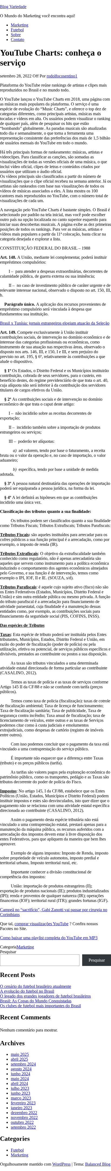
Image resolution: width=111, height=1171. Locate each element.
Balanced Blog (97, 1164)
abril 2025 (19, 1059)
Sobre (16, 34)
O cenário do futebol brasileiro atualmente (35, 986)
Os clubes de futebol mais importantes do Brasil (40, 1005)
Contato (17, 39)
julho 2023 (20, 1088)
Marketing (19, 25)
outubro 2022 (22, 1122)
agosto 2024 (21, 1069)
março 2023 (21, 1098)
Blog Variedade (13, 6)
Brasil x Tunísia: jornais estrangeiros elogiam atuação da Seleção (54, 323)
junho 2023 (20, 1093)
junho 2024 (20, 1073)
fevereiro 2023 (23, 1103)
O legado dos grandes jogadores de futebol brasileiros (45, 996)
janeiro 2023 (21, 1107)
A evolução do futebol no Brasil (27, 991)
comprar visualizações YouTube (41, 923)
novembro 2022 (24, 1117)
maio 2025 (20, 1054)
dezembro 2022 (24, 1112)
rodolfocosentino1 (62, 76)
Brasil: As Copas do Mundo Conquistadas (35, 1001)
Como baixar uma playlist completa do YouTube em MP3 (49, 937)
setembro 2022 (23, 1127)
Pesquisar (8, 951)
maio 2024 (20, 1078)
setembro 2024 (23, 1064)
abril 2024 (19, 1083)
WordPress (61, 1164)
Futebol (17, 30)
